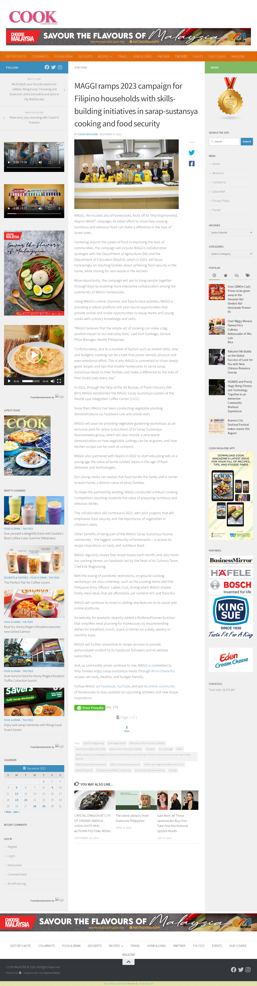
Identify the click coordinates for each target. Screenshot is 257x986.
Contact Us (219, 182)
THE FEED (181, 56)
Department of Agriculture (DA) (91, 748)
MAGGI (179, 748)
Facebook (108, 686)
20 (25, 800)
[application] (34, 355)
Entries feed (14, 865)
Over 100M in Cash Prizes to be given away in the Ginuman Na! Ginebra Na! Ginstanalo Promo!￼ (239, 299)
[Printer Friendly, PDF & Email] (89, 707)
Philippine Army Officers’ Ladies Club (113, 770)
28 (34, 806)
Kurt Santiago (165, 748)
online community (161, 686)
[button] (34, 355)
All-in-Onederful (163, 671)
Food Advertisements (41, 397)
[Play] (9, 381)
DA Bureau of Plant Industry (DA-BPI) (147, 743)
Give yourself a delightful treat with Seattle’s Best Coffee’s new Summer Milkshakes (33, 535)
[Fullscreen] (59, 381)
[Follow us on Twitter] (53, 67)
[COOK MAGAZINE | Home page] (33, 17)
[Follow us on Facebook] (47, 67)
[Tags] (247, 275)
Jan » (16, 812)
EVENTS (198, 56)
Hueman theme (51, 973)
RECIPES (103, 56)
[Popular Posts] (225, 275)
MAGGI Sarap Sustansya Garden (125, 764)
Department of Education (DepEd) (125, 748)
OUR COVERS (217, 56)
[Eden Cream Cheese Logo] (231, 671)
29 (43, 806)
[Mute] (53, 381)
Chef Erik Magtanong (94, 743)
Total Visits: (215, 690)
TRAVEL (122, 56)
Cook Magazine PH (117, 743)
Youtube (173, 770)
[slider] (31, 381)
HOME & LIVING (142, 56)
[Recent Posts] (214, 275)
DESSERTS (85, 56)
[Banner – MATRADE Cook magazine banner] (128, 36)
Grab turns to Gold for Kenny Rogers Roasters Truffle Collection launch (34, 678)
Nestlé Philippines (84, 770)
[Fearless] (34, 314)
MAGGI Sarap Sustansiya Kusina (91, 764)
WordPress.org (17, 883)
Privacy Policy (220, 201)
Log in (11, 856)
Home (216, 164)
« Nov (7, 812)
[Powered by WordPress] (20, 973)
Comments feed (17, 874)
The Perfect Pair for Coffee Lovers (27, 582)
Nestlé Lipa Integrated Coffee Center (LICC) (164, 764)
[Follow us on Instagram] (59, 67)
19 (16, 800)
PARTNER (163, 56)
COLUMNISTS (40, 56)
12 (16, 794)
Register (12, 847)
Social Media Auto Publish (115, 983)
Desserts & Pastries (16, 577)
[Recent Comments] (236, 275)
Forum (216, 210)
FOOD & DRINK (63, 56)
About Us (217, 173)
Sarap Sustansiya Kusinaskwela (150, 770)
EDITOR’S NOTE (16, 56)
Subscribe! (218, 191)
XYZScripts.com (146, 983)
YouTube (123, 686)
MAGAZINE (238, 56)
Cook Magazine (88, 134)
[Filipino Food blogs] (230, 120)
